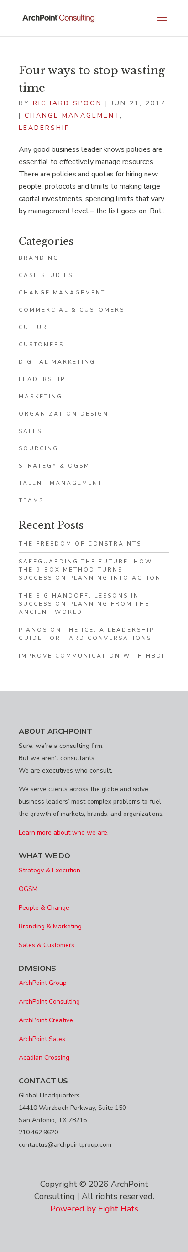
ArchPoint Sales (42, 1039)
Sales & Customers (46, 945)
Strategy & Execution (49, 870)
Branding (39, 258)
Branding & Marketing (50, 926)
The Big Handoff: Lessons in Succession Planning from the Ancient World (84, 604)
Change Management (72, 115)
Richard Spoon (67, 103)
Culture (35, 327)
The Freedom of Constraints (80, 543)
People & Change (44, 907)
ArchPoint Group (43, 983)
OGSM (28, 889)
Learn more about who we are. (64, 832)
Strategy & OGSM (54, 465)
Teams (31, 500)
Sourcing (38, 448)
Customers (41, 344)
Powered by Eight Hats (94, 1208)
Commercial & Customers (72, 310)
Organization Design (64, 413)
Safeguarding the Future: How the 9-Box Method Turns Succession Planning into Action (90, 570)
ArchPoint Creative (46, 1020)
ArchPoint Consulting (49, 1001)
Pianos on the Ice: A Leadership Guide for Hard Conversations (86, 634)
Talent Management (61, 483)
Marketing (41, 396)
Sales (30, 431)
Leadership (44, 128)
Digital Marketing (57, 362)
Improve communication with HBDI (92, 655)
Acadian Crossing (44, 1057)
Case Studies (46, 275)
